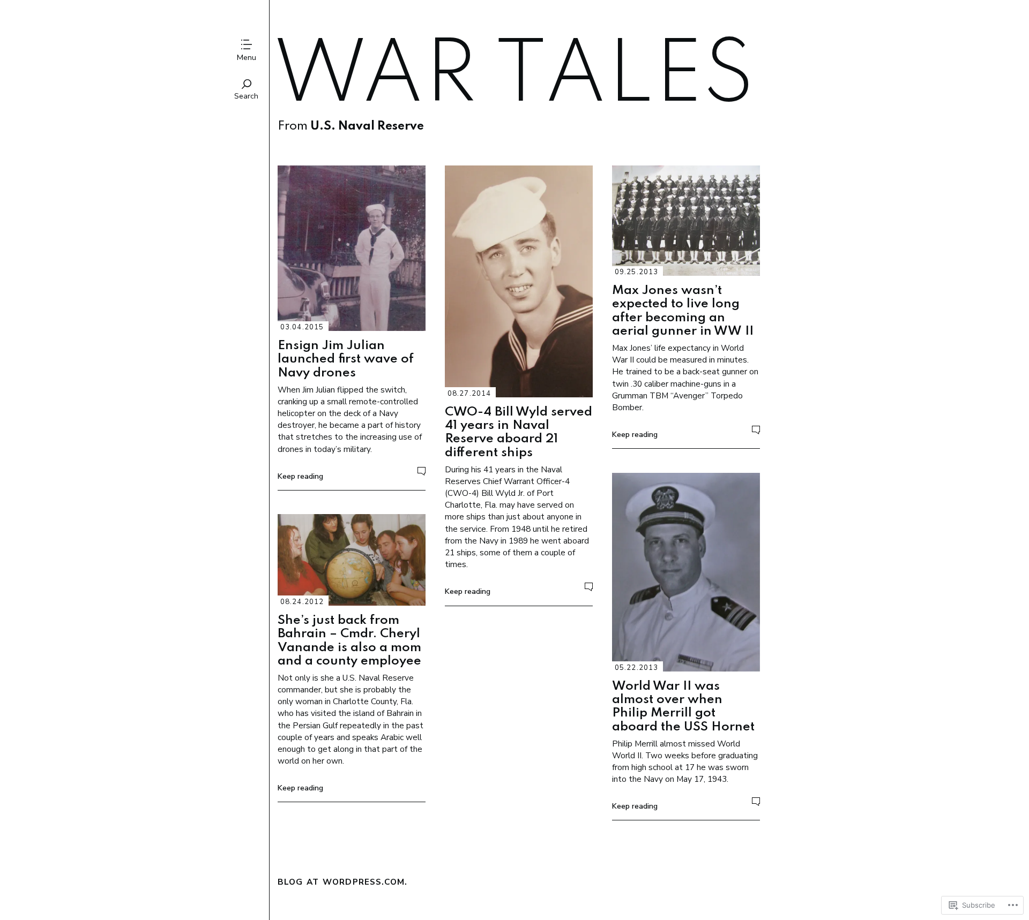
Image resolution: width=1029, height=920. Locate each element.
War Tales (513, 78)
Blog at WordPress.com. (343, 881)
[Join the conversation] (421, 471)
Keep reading (300, 476)
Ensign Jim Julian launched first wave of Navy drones (346, 359)
